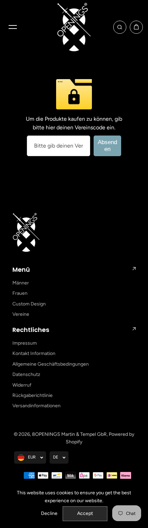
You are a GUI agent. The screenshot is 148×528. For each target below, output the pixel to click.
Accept (85, 513)
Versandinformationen (36, 406)
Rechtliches (30, 329)
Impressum (24, 343)
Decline (49, 513)
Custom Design (29, 304)
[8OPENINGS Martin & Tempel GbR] (74, 27)
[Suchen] (119, 27)
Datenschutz (26, 374)
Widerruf (21, 385)
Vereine (20, 314)
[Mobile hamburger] (12, 27)
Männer (20, 283)
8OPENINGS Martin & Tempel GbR (69, 434)
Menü (21, 269)
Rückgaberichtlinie (32, 395)
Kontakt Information (33, 353)
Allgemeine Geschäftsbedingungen (50, 364)
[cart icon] (136, 27)
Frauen (20, 293)
